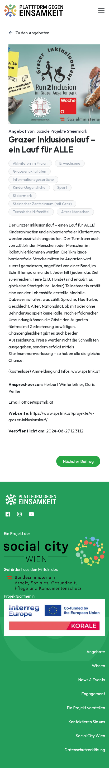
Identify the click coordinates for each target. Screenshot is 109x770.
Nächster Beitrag (78, 461)
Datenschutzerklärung (84, 749)
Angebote (95, 651)
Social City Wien (90, 735)
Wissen (98, 665)
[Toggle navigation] (101, 10)
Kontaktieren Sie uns (86, 721)
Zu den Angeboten (32, 32)
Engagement (93, 693)
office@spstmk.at (37, 402)
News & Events (91, 679)
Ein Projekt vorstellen (86, 707)
